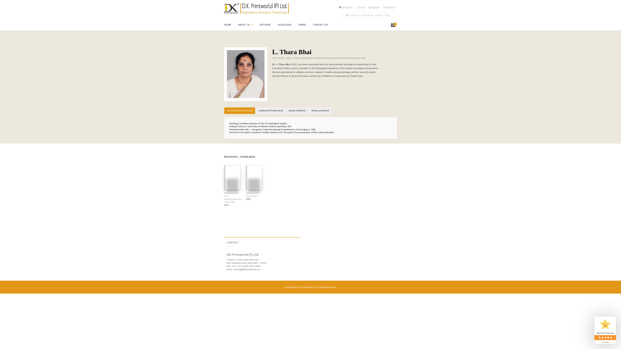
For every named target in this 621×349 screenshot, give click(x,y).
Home (227, 24)
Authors (265, 24)
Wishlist (347, 7)
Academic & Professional (271, 110)
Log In (361, 7)
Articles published (320, 110)
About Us (244, 24)
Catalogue (285, 24)
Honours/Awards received (240, 110)
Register (374, 7)
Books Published (297, 110)
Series (302, 24)
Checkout (389, 7)
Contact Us (320, 24)
